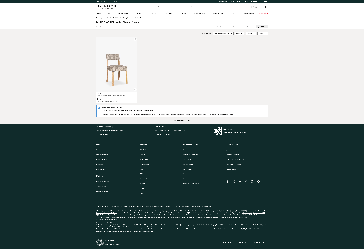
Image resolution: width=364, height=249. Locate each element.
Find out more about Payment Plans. (106, 219)
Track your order (101, 186)
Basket (142, 169)
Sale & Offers (263, 13)
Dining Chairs (139, 18)
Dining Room (127, 18)
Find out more (228, 114)
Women (98, 13)
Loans (185, 179)
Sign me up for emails (163, 134)
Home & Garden (123, 13)
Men (108, 13)
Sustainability (186, 206)
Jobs (228, 150)
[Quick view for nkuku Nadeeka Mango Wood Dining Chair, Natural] (135, 89)
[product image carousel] (116, 64)
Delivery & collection (102, 181)
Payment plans (187, 150)
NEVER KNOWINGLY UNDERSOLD (107, 1)
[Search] (159, 7)
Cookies (177, 206)
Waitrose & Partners (233, 154)
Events (142, 193)
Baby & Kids (169, 13)
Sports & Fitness (199, 13)
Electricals (154, 13)
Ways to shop (222, 1)
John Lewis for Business (234, 164)
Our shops (99, 164)
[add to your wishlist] (135, 39)
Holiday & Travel (218, 13)
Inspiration (143, 183)
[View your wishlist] (260, 7)
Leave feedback (103, 134)
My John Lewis (254, 1)
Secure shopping (116, 206)
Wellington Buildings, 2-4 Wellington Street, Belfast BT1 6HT (113, 217)
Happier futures (231, 169)
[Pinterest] (246, 182)
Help (231, 1)
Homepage (99, 18)
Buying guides (144, 159)
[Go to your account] (256, 7)
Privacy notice (169, 206)
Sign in (252, 7)
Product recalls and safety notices (133, 206)
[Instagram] (252, 182)
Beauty (183, 13)
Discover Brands (248, 13)
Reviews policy (206, 206)
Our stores (264, 1)
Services (142, 154)
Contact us (99, 150)
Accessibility (196, 206)
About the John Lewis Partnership (237, 159)
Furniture (139, 13)
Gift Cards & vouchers (146, 150)
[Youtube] (240, 182)
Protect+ (229, 174)
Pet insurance (187, 169)
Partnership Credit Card (190, 154)
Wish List (143, 174)
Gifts (233, 13)
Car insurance (187, 174)
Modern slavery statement (154, 206)
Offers (142, 188)
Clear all (206, 33)
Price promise (100, 169)
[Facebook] (227, 182)
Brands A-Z (143, 179)
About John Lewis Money (191, 183)
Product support (101, 159)
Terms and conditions (103, 206)
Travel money (187, 159)
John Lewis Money (241, 1)
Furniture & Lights (112, 18)
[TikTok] (258, 182)
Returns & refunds (102, 191)
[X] (234, 182)
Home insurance (188, 164)
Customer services (102, 154)
